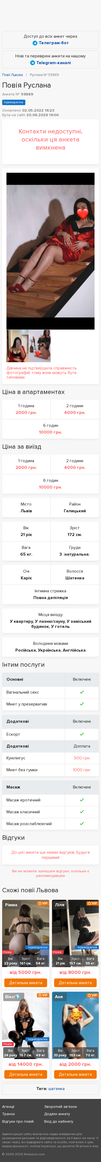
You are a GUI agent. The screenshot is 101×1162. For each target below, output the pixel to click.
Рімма (11, 905)
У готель (60, 626)
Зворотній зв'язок (60, 1106)
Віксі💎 (12, 997)
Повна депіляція (50, 597)
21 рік (26, 534)
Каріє (26, 578)
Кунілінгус (15, 758)
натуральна (76, 554)
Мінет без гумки (21, 770)
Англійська (74, 650)
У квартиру (21, 621)
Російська (25, 650)
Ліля (59, 905)
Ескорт (13, 734)
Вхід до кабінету (58, 1121)
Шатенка (74, 578)
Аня (59, 997)
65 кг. (26, 554)
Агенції (8, 1106)
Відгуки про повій (18, 1121)
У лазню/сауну (50, 621)
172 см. (75, 534)
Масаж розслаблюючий (29, 823)
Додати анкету (57, 1114)
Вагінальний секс (22, 692)
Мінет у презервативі (26, 704)
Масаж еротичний (23, 800)
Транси (8, 1114)
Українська (49, 650)
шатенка (56, 1088)
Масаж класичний (23, 812)
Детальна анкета (25, 982)
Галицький (75, 511)
